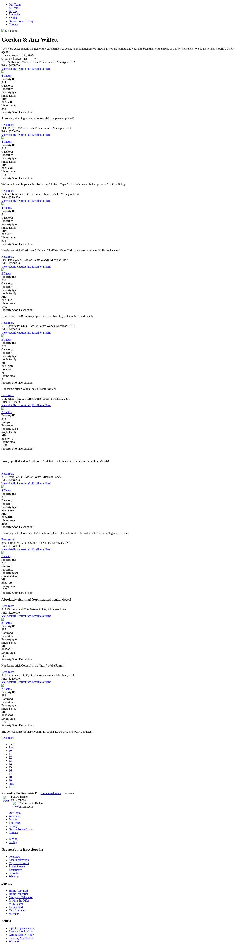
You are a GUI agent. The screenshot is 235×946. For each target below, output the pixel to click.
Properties (14, 14)
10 (10, 750)
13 (10, 760)
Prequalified (16, 907)
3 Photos (6, 273)
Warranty (14, 913)
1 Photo (5, 556)
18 (10, 777)
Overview (14, 856)
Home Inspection (19, 893)
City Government (19, 863)
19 (10, 780)
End (11, 787)
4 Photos (6, 75)
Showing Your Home (21, 938)
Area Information (19, 859)
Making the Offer (19, 900)
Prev (11, 747)
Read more (7, 124)
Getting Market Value (21, 934)
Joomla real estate (51, 793)
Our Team (15, 4)
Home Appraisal (18, 890)
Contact (13, 24)
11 (10, 754)
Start (11, 744)
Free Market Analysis (21, 931)
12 (10, 757)
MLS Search (16, 903)
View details (9, 68)
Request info (24, 68)
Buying (13, 11)
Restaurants (15, 869)
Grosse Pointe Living (21, 21)
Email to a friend (41, 68)
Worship (14, 876)
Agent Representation (21, 928)
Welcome (14, 7)
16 (10, 770)
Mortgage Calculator (21, 897)
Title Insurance (17, 910)
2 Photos (6, 412)
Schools (13, 873)
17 (10, 773)
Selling (13, 17)
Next (12, 783)
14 (10, 763)
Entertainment (17, 866)
